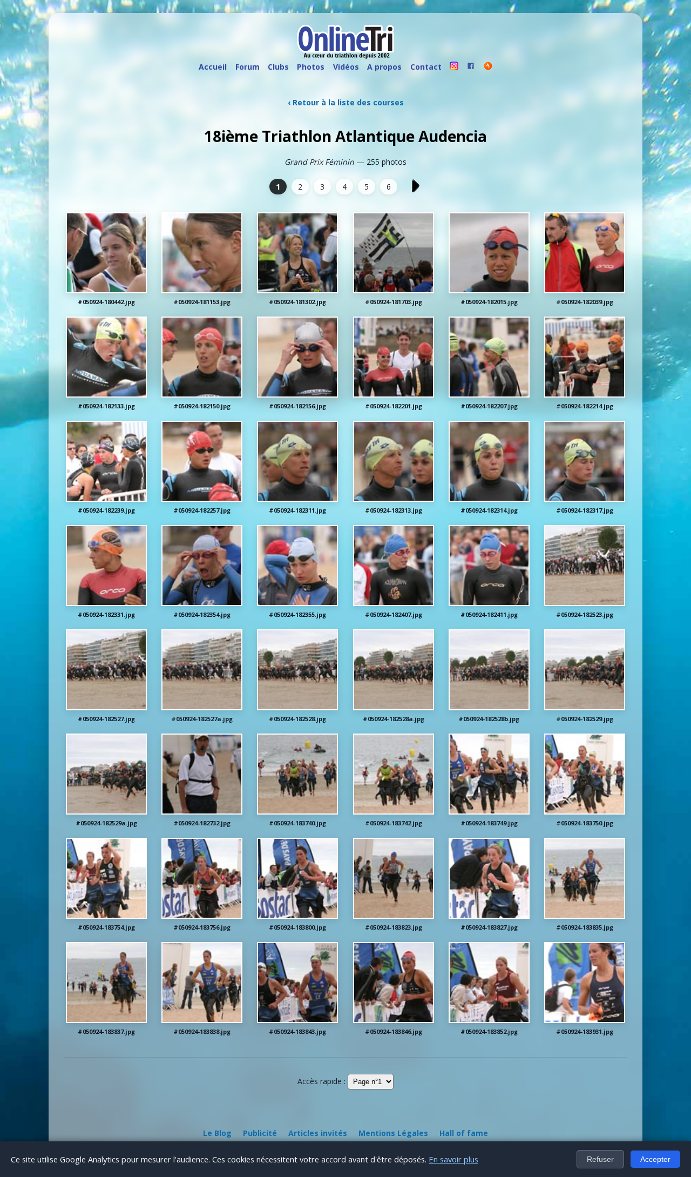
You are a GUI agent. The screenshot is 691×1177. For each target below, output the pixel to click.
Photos (310, 67)
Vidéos (346, 67)
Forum (247, 67)
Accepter (655, 1159)
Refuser (600, 1159)
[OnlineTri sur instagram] (454, 67)
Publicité (260, 1133)
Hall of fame (463, 1133)
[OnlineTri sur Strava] (488, 67)
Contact (426, 67)
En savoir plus (453, 1159)
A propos (384, 67)
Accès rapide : (321, 1081)
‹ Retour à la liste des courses (346, 102)
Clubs (278, 67)
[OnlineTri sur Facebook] (471, 67)
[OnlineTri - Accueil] (345, 43)
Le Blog (217, 1133)
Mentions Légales (393, 1133)
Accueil (213, 67)
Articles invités (317, 1133)
